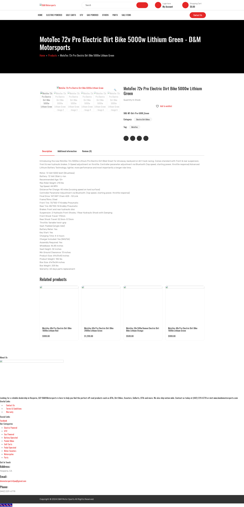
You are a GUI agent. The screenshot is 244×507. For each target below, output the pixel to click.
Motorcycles (9, 454)
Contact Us (197, 15)
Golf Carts (71, 15)
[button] (115, 89)
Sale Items (126, 15)
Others (105, 15)
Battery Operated (11, 437)
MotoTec (134, 127)
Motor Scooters (10, 450)
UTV (81, 15)
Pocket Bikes (9, 440)
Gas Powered (92, 15)
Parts (115, 15)
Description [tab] (47, 151)
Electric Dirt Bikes (143, 119)
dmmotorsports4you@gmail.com (13, 481)
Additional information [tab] (67, 151)
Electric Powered (54, 15)
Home (40, 15)
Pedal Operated (10, 447)
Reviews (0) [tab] (87, 151)
